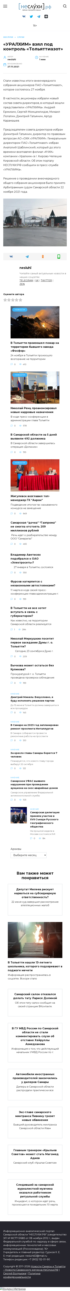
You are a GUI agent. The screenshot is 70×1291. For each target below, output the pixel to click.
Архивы (16, 849)
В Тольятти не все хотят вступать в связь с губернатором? (28, 611)
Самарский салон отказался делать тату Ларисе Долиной (35, 996)
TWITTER (46, 280)
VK (37, 280)
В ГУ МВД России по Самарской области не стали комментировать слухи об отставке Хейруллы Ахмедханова (35, 1036)
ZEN (22, 284)
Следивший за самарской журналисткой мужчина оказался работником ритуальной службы (35, 1190)
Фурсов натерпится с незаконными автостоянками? (33, 583)
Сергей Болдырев (14, 1273)
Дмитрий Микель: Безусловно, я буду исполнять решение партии (32, 699)
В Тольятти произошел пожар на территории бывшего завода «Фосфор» (35, 346)
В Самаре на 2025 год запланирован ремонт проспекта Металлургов (34, 727)
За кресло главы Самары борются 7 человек (34, 755)
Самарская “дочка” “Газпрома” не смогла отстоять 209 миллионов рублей (33, 526)
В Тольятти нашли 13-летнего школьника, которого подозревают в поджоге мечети (35, 966)
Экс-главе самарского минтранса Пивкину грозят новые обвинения (35, 1116)
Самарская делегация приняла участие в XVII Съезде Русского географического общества (44, 819)
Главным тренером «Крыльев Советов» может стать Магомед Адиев (35, 1154)
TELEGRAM (26, 280)
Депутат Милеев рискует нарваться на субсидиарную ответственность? (35, 893)
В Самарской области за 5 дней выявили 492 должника (34, 436)
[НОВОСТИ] (35, 336)
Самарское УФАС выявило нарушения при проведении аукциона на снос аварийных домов (34, 785)
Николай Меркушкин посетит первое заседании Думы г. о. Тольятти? (32, 642)
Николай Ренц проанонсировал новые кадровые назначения (34, 410)
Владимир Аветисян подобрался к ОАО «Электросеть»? (26, 558)
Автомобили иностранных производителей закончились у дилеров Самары (35, 1078)
